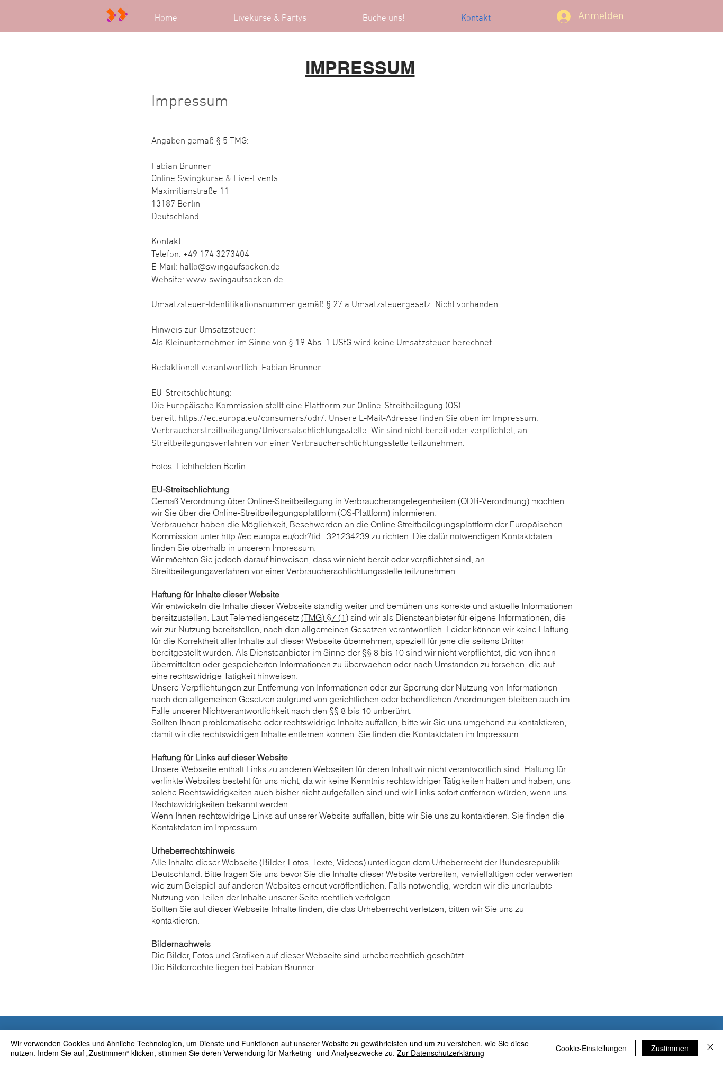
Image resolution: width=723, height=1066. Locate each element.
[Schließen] (710, 1048)
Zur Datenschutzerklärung (440, 1052)
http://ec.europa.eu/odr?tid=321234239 (295, 536)
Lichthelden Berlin (211, 466)
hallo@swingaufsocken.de (229, 267)
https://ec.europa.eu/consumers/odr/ (251, 419)
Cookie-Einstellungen (591, 1048)
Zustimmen (670, 1048)
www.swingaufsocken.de (234, 280)
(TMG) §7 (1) (324, 617)
